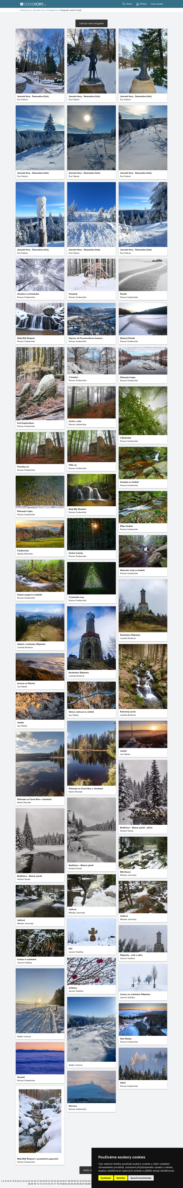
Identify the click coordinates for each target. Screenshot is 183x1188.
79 (60, 1184)
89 (89, 1184)
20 (46, 1181)
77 (55, 1184)
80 (63, 1184)
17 (38, 1181)
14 (29, 1181)
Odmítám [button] (120, 1178)
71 (38, 1184)
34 (86, 1181)
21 (49, 1181)
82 (69, 1184)
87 (83, 1184)
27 (66, 1181)
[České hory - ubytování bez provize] (33, 4)
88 (86, 1184)
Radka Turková (24, 1036)
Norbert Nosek (126, 831)
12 (23, 1181)
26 (63, 1181)
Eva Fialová (22, 99)
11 (21, 1181)
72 (40, 1184)
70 (35, 1184)
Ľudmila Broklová (128, 638)
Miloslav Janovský (128, 875)
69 (32, 1184)
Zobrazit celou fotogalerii (91, 23)
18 (40, 1181)
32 (80, 1181)
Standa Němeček (25, 554)
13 (26, 1181)
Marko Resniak (75, 792)
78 (58, 1184)
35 (89, 1181)
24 (58, 1181)
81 (66, 1184)
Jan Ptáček (22, 686)
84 (75, 1184)
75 (49, 1184)
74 (46, 1184)
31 (78, 1181)
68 (29, 1184)
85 (78, 1184)
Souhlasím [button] (106, 1178)
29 (72, 1181)
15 (32, 1181)
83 (72, 1184)
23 (55, 1181)
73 (43, 1184)
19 (43, 1181)
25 (60, 1181)
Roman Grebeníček (129, 297)
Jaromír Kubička (76, 952)
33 (83, 1181)
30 (75, 1181)
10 (18, 1181)
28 (69, 1181)
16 (35, 1181)
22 (52, 1181)
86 (80, 1184)
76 (52, 1184)
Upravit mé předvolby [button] (140, 1178)
